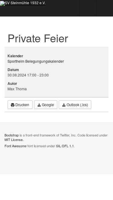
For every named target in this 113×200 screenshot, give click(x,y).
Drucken (21, 104)
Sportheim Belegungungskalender (36, 61)
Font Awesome (16, 145)
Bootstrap (12, 135)
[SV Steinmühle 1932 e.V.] (23, 3)
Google (47, 104)
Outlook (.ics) (77, 104)
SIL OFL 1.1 (65, 145)
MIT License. (14, 139)
